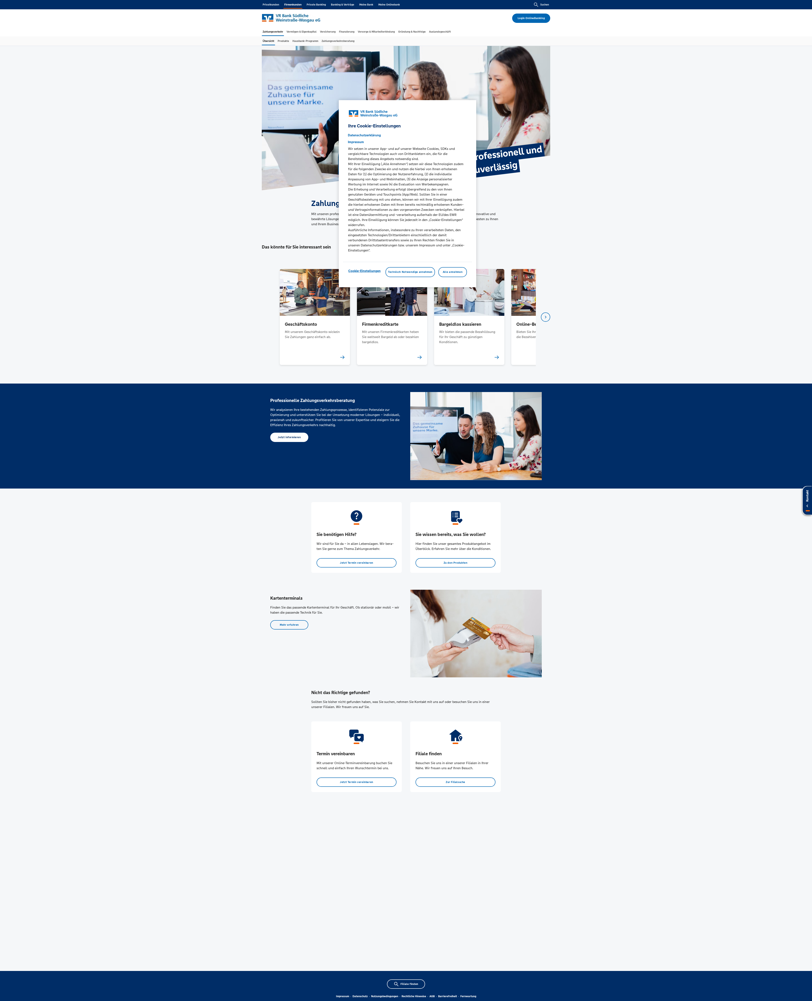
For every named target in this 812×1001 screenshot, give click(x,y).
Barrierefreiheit (447, 996)
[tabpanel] (314, 317)
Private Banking (316, 4)
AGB (432, 996)
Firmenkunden (293, 4)
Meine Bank (366, 4)
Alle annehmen (452, 272)
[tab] (273, 32)
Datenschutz (360, 996)
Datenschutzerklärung (364, 135)
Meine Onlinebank (389, 4)
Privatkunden (271, 4)
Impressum (342, 996)
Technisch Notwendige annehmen (410, 272)
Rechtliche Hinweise (414, 996)
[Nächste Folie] (545, 317)
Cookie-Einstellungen (364, 271)
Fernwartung (468, 996)
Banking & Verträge (342, 4)
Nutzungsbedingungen (384, 996)
